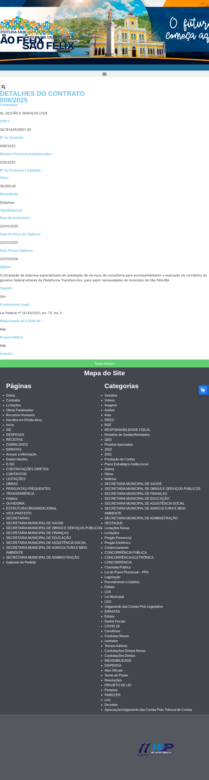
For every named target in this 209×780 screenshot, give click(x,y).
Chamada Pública (117, 567)
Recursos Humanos (20, 415)
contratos (111, 641)
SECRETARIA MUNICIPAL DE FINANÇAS (37, 533)
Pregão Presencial (117, 538)
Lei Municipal (114, 597)
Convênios (112, 631)
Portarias (111, 690)
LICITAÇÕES (16, 479)
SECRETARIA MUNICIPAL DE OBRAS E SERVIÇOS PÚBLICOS (54, 528)
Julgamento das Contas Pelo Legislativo (133, 606)
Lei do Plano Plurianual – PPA (126, 572)
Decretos (111, 705)
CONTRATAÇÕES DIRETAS (27, 469)
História (11, 498)
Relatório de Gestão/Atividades (127, 434)
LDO (107, 601)
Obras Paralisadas (19, 410)
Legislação (112, 577)
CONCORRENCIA (118, 562)
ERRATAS (14, 449)
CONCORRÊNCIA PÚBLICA (125, 552)
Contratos (13, 400)
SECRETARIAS (18, 518)
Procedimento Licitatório (122, 582)
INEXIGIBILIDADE (117, 660)
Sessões (110, 395)
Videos (109, 400)
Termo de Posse (116, 675)
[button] (104, 74)
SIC (9, 430)
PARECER (112, 695)
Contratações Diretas (119, 655)
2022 (108, 449)
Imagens (110, 405)
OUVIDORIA (15, 503)
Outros (109, 469)
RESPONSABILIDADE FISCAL (127, 430)
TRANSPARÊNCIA (20, 493)
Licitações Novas (116, 528)
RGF (107, 425)
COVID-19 (112, 626)
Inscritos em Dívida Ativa (24, 420)
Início (10, 425)
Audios (109, 410)
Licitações (13, 405)
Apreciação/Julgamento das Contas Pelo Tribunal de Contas (148, 709)
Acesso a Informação (21, 454)
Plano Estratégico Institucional (126, 464)
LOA (107, 592)
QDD (108, 439)
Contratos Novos (116, 636)
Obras (108, 474)
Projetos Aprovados (118, 444)
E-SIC (10, 464)
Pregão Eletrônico (117, 542)
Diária (10, 395)
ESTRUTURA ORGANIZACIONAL (31, 508)
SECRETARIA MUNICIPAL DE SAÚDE (34, 523)
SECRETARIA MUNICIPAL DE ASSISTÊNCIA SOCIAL (46, 542)
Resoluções (113, 680)
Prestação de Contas (119, 459)
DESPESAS (15, 434)
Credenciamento (116, 547)
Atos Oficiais (113, 670)
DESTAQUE (113, 523)
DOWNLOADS (17, 444)
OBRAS (12, 484)
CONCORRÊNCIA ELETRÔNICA (129, 557)
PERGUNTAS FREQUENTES (28, 488)
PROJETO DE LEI (117, 685)
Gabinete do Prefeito (21, 562)
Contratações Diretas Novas (124, 651)
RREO (109, 420)
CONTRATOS (16, 474)
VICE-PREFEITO (18, 513)
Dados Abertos (17, 459)
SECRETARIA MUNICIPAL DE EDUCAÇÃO (38, 538)
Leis (107, 700)
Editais (109, 587)
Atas (107, 415)
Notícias (110, 479)
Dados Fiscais (114, 621)
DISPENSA (112, 665)
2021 (108, 454)
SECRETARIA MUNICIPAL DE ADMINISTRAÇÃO (42, 557)
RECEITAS (14, 439)
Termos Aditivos (115, 646)
